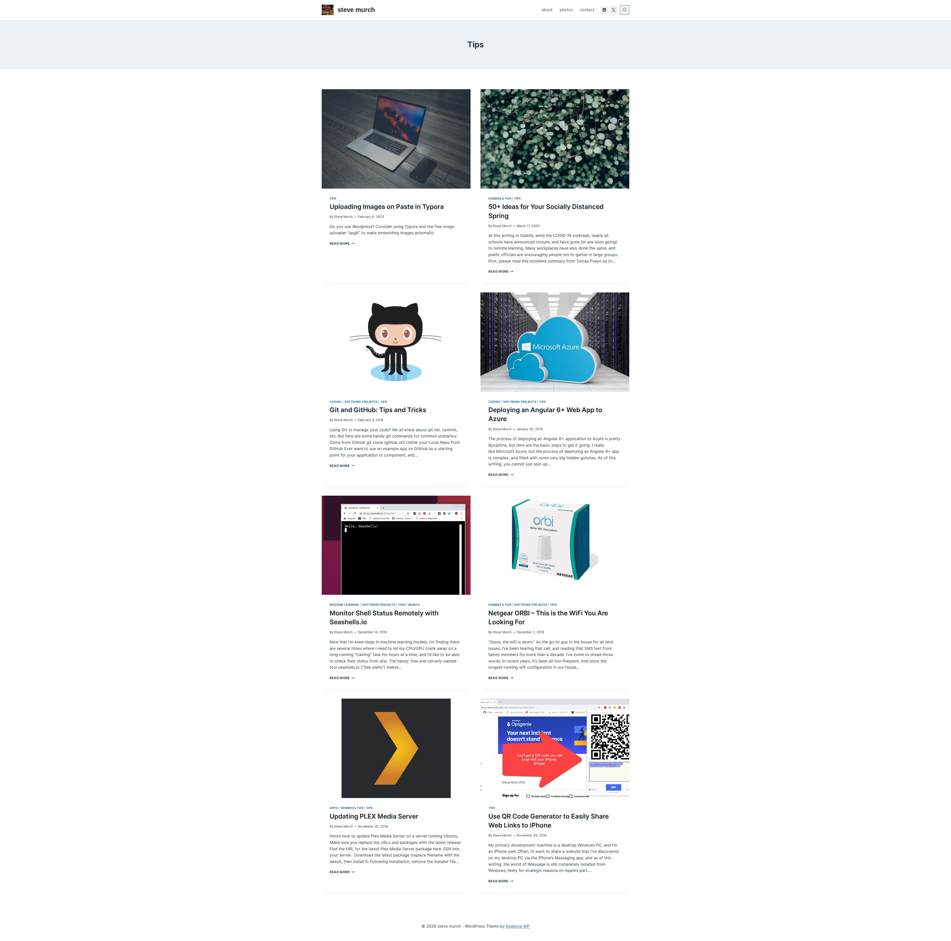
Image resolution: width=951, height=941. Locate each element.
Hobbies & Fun (499, 198)
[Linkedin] (604, 10)
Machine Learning (344, 604)
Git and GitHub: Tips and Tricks (378, 410)
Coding (336, 401)
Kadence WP (517, 926)
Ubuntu (414, 604)
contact (587, 9)
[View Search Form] (624, 10)
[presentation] (396, 139)
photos (566, 9)
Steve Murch (343, 217)
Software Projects (361, 401)
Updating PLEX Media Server (374, 816)
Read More (342, 243)
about (547, 9)
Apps (333, 808)
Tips (333, 198)
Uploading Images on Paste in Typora (387, 206)
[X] (613, 10)
